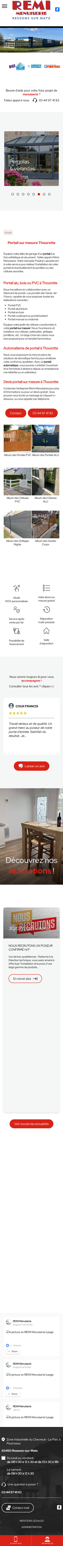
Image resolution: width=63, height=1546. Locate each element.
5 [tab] (33, 194)
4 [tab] (28, 194)
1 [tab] (12, 194)
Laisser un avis (35, 766)
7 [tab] (44, 194)
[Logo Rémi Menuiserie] (31, 9)
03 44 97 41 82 (49, 100)
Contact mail (20, 1508)
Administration (32, 1527)
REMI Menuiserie (22, 1321)
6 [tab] (39, 194)
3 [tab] (23, 194)
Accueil (8, 232)
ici (52, 686)
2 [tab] (18, 194)
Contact (16, 413)
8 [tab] (49, 194)
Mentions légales (32, 1520)
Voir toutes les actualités (31, 1124)
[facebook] (57, 9)
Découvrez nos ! (31, 865)
